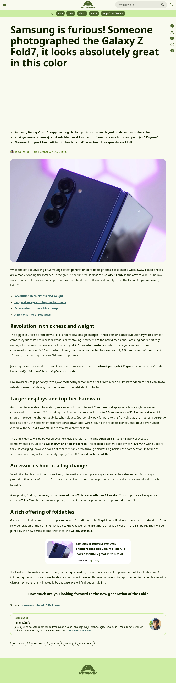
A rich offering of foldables (32, 315)
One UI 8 (55, 643)
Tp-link (94, 13)
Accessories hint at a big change (36, 308)
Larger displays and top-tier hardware (40, 302)
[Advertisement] (88, 100)
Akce (60, 13)
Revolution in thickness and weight (38, 296)
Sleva (70, 13)
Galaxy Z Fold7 (19, 643)
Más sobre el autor (80, 630)
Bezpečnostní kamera (113, 13)
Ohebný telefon (38, 643)
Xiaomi (82, 13)
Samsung (69, 643)
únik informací (85, 643)
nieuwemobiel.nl (32, 605)
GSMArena (52, 605)
